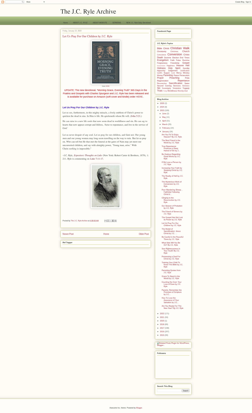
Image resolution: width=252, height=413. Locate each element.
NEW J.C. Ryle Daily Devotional (138, 23)
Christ (166, 48)
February (166, 128)
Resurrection (162, 83)
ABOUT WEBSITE (100, 23)
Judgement (172, 71)
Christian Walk (179, 48)
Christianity (161, 51)
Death (160, 57)
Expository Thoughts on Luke (88, 155)
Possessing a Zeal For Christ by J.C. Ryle (171, 257)
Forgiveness (162, 63)
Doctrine (167, 58)
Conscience (161, 55)
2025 (162, 103)
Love (173, 73)
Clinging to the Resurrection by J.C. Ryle (171, 200)
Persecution (184, 75)
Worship (181, 91)
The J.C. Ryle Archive (88, 11)
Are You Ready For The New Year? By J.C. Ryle (172, 307)
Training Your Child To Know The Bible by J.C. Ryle (172, 264)
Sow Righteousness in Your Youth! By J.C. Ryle (171, 251)
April (164, 121)
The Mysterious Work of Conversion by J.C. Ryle (172, 184)
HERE (107, 86)
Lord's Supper (163, 73)
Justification (184, 71)
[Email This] (105, 220)
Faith (172, 60)
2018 (162, 324)
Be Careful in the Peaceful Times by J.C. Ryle (172, 238)
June (164, 113)
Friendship (174, 63)
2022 (162, 313)
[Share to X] (110, 220)
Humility (186, 68)
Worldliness (172, 91)
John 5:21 (135, 115)
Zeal (186, 91)
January (165, 131)
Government (161, 65)
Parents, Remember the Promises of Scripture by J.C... (172, 292)
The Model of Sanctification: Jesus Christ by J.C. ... (171, 231)
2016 (162, 331)
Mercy (179, 73)
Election (175, 58)
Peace (176, 75)
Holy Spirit (174, 68)
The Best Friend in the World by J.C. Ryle (171, 141)
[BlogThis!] (108, 220)
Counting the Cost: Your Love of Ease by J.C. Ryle (172, 284)
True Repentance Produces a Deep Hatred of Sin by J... (171, 148)
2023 (162, 110)
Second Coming (164, 86)
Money (160, 75)
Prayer (160, 78)
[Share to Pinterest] (115, 220)
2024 (162, 107)
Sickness (185, 86)
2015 (162, 335)
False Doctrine (182, 60)
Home (65, 23)
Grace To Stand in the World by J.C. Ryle (171, 277)
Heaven (180, 65)
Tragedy (186, 88)
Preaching (174, 78)
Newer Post (68, 234)
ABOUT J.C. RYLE (80, 23)
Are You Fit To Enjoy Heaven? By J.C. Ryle (172, 136)
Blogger (139, 408)
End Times (184, 58)
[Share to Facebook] (113, 220)
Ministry (186, 73)
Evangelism (163, 60)
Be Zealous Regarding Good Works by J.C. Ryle (171, 156)
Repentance (183, 80)
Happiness (171, 66)
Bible (159, 48)
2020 (162, 321)
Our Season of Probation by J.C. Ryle (172, 207)
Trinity (165, 91)
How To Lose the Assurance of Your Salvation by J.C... (170, 300)
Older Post (144, 234)
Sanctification (175, 83)
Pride (187, 78)
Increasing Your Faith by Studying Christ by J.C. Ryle (172, 170)
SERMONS (116, 23)
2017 (162, 328)
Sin (158, 88)
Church (185, 51)
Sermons (177, 86)
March (165, 124)
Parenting (168, 75)
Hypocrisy (161, 71)
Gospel (185, 63)
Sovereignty (166, 88)
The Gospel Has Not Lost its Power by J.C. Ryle (172, 218)
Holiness (161, 68)
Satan (187, 83)
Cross (186, 54)
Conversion (174, 54)
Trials (159, 90)
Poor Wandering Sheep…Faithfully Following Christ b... (172, 192)
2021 (162, 317)
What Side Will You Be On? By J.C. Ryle (171, 244)
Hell (187, 65)
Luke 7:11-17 (96, 158)
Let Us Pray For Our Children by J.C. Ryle (171, 224)
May (164, 117)
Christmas (174, 51)
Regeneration (162, 81)
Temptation (177, 88)
